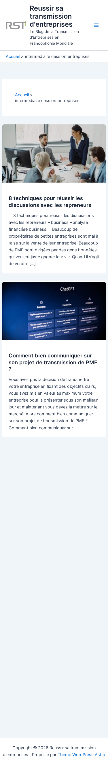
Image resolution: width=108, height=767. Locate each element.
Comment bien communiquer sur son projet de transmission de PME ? (53, 362)
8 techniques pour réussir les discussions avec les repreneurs (50, 201)
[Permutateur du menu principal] (96, 25)
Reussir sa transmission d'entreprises (51, 16)
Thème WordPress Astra (81, 754)
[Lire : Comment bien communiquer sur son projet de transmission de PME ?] (54, 310)
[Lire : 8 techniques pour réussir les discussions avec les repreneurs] (54, 153)
